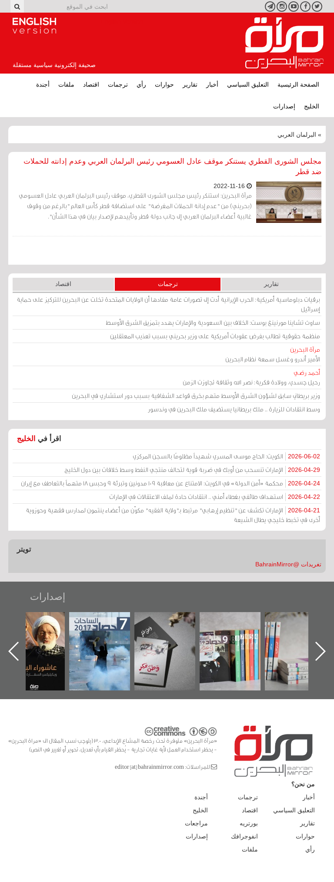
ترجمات (118, 84)
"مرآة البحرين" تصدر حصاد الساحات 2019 (246, 632)
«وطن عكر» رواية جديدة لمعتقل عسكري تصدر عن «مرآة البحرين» (181, 637)
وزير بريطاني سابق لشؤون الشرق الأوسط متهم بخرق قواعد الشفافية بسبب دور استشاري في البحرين (196, 395)
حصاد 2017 (116, 621)
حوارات (164, 84)
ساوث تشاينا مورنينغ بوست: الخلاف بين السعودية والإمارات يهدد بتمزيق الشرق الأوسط (213, 322)
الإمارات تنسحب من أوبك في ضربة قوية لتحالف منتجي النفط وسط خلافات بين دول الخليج (192, 469)
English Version (34, 25)
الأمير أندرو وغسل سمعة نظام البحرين (272, 354)
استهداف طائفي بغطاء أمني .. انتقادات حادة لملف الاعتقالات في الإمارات (214, 496)
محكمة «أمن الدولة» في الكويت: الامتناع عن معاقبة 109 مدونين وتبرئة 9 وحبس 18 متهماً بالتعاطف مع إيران (170, 483)
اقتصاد (91, 84)
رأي (141, 84)
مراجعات (196, 823)
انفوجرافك (244, 836)
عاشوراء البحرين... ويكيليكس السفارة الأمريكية (50, 632)
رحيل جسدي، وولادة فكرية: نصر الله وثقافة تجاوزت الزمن (251, 377)
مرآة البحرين (284, 43)
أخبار (212, 84)
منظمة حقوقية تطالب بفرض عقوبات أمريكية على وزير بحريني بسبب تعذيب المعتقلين (215, 335)
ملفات (66, 84)
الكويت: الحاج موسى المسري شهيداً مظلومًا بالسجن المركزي (226, 456)
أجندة (43, 84)
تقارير (190, 84)
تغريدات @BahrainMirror (288, 564)
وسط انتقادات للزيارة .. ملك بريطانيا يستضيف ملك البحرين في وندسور (234, 409)
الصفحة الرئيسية (298, 84)
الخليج (311, 106)
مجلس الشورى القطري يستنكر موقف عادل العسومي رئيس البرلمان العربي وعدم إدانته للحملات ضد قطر (172, 166)
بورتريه (249, 823)
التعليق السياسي (248, 84)
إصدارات (284, 106)
